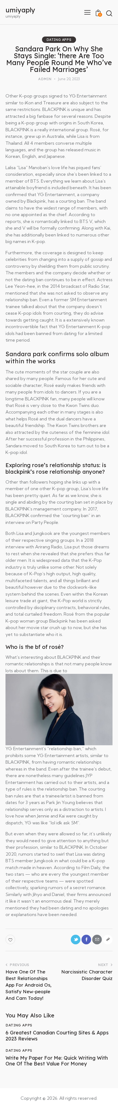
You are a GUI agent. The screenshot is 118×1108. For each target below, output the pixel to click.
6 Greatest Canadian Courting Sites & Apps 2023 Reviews (57, 1036)
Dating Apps (59, 40)
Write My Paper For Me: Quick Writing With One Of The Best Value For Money (56, 1061)
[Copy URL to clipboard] (108, 939)
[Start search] (109, 13)
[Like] (10, 939)
